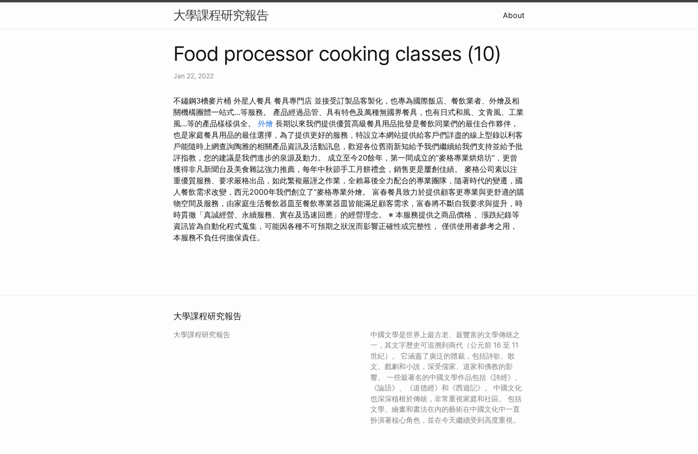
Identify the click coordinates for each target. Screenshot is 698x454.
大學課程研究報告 (220, 15)
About (514, 15)
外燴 (265, 123)
